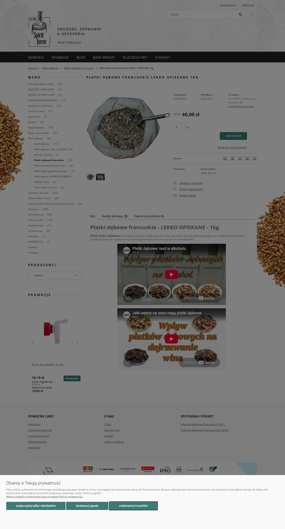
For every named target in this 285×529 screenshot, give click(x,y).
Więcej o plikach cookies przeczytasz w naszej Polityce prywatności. (44, 496)
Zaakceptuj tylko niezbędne (36, 505)
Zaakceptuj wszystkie (133, 505)
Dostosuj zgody (87, 505)
